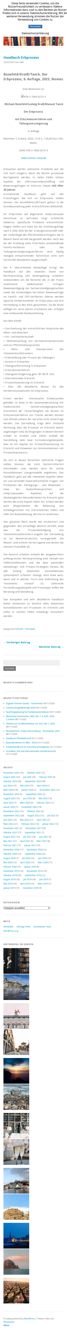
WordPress (29, 1318)
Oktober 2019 (10, 875)
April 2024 (42, 785)
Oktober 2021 (10, 832)
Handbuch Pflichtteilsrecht (18, 738)
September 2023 (34, 794)
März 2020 (43, 862)
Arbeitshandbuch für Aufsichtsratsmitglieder (27, 747)
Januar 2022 (48, 824)
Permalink (30, 629)
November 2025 (11, 772)
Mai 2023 (43, 798)
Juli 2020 (26, 858)
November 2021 (33, 828)
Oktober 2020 (10, 854)
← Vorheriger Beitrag (16, 642)
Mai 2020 (7, 862)
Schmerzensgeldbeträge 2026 (20, 707)
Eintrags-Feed (23, 926)
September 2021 (33, 832)
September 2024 (33, 781)
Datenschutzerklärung (35, 33)
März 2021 (42, 841)
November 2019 (35, 871)
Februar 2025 (45, 777)
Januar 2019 (9, 888)
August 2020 (9, 858)
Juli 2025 (27, 777)
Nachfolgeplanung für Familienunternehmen (27, 712)
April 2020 (25, 862)
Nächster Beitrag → (51, 646)
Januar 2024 (27, 790)
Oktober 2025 (34, 772)
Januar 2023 (9, 807)
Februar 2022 (28, 824)
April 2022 (42, 820)
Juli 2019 (27, 879)
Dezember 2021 (11, 828)
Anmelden (8, 926)
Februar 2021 (9, 845)
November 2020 (35, 849)
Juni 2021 (43, 836)
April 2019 (25, 883)
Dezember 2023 (47, 790)
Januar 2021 (30, 845)
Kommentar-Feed (42, 926)
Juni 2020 (42, 858)
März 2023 (25, 802)
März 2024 (8, 790)
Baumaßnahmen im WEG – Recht (21, 742)
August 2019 (9, 879)
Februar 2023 (43, 802)
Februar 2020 (9, 866)
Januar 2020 (30, 866)
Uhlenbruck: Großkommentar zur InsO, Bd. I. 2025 (30, 723)
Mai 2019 (7, 883)
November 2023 (11, 794)
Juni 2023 (27, 798)
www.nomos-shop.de (33, 158)
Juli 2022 (51, 815)
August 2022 (33, 815)
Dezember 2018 (30, 888)
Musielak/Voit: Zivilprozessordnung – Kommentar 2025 (33, 731)
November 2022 (11, 811)
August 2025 (9, 777)
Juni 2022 (7, 820)
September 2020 (33, 854)
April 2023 (8, 802)
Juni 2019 (43, 879)
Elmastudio (8, 1322)
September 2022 (11, 815)
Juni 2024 (7, 785)
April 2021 (25, 841)
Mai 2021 (7, 841)
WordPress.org (10, 931)
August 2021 (9, 836)
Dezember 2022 (29, 807)
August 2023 (9, 798)
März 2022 (8, 824)
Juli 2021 (27, 836)
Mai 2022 (24, 820)
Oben (6, 1325)
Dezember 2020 (11, 849)
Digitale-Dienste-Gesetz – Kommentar (24, 703)
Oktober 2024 (10, 781)
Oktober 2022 (34, 811)
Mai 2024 (24, 785)
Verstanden (35, 26)
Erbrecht (19, 629)
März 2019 (43, 883)
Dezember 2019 (11, 871)
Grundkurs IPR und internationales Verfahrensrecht (31, 751)
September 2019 (33, 875)
